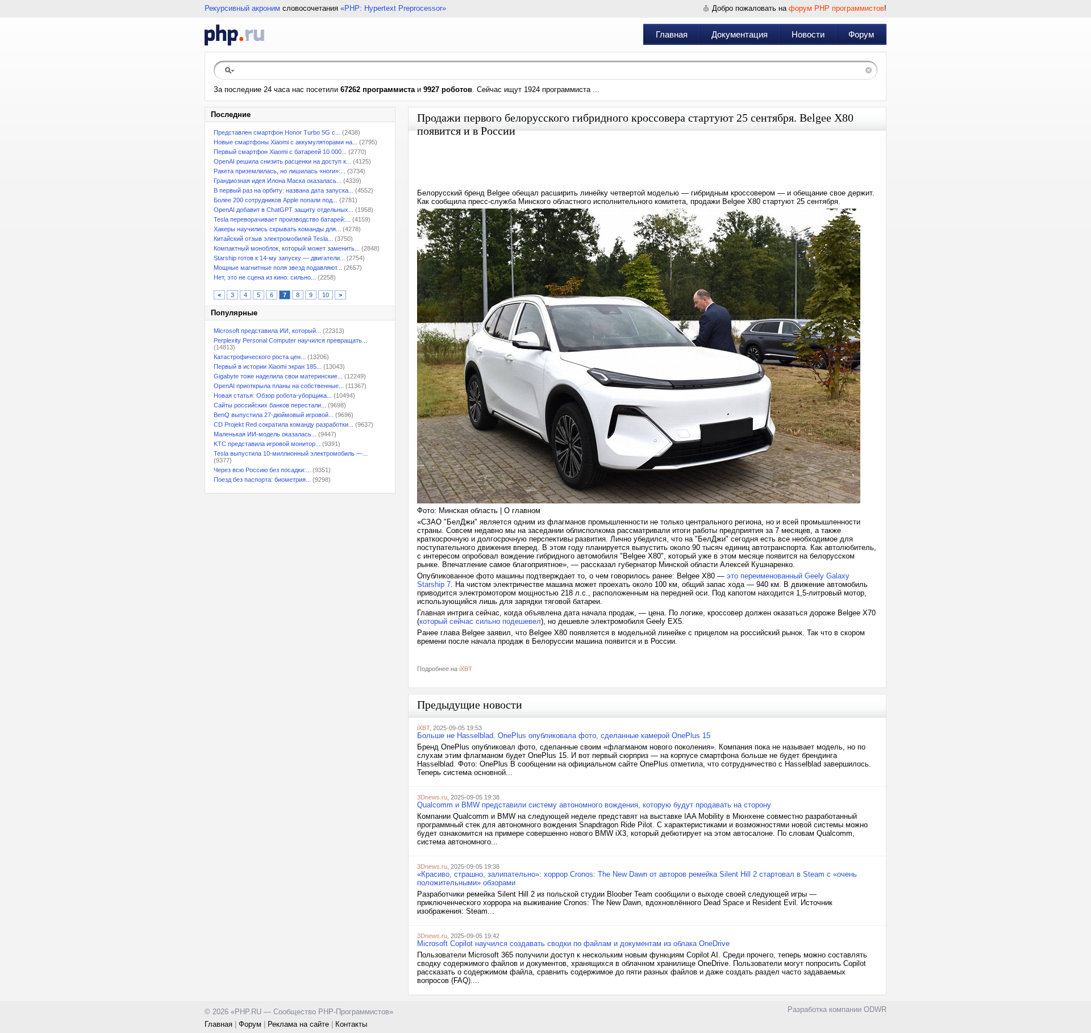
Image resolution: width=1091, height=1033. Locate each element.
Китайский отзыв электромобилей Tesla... (273, 238)
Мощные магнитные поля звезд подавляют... (278, 267)
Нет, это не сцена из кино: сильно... (265, 277)
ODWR (875, 1009)
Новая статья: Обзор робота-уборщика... (273, 395)
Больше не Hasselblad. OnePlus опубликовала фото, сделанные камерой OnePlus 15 (563, 735)
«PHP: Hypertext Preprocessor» (393, 8)
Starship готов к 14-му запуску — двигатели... (279, 258)
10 (325, 294)
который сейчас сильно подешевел (480, 621)
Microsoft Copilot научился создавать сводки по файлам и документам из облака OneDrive (573, 943)
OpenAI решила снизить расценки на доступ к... (282, 161)
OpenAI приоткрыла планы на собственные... (279, 385)
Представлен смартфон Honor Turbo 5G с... (277, 132)
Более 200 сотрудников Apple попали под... (276, 200)
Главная (672, 34)
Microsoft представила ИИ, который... (267, 330)
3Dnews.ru (432, 797)
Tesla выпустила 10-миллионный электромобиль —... (291, 453)
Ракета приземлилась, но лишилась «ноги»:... (279, 171)
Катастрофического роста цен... (260, 356)
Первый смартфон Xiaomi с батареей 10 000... (280, 151)
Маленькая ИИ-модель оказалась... (265, 434)
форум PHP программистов (836, 8)
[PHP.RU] (234, 35)
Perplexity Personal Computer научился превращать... (290, 340)
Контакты (351, 1024)
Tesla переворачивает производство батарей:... (282, 219)
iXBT (465, 668)
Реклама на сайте (298, 1024)
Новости (808, 34)
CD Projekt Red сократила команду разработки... (283, 424)
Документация (739, 34)
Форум (861, 34)
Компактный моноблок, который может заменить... (287, 248)
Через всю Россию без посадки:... (262, 469)
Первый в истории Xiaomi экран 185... (268, 366)
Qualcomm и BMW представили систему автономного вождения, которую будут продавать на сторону (594, 805)
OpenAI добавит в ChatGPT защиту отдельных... (283, 209)
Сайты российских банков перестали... (270, 405)
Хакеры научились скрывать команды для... (277, 229)
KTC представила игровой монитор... (267, 443)
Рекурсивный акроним (242, 8)
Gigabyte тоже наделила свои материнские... (278, 376)
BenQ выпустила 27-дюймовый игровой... (274, 414)
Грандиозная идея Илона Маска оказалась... (278, 180)
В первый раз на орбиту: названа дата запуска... (283, 190)
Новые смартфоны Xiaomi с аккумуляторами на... (285, 142)
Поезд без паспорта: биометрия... (262, 479)
